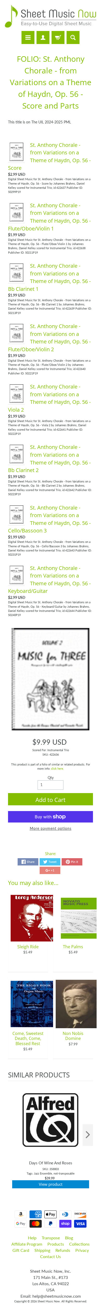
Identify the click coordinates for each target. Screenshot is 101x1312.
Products (55, 1243)
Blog (69, 1237)
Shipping (42, 1250)
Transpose (51, 1237)
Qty (51, 778)
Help (32, 1237)
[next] (88, 1135)
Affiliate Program (26, 1243)
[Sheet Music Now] (50, 16)
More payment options (50, 828)
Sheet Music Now (49, 1301)
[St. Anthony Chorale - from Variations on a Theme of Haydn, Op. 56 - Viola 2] (17, 400)
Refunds (62, 1250)
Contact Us (50, 1256)
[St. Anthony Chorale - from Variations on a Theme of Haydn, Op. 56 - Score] (17, 158)
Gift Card (20, 1250)
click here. (57, 768)
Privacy (82, 1250)
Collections (79, 1243)
